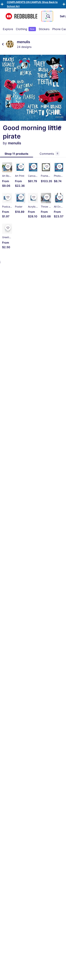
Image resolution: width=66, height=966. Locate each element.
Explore (8, 29)
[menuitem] (8, 29)
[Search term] (47, 16)
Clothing (25, 29)
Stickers (44, 29)
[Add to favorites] (52, 127)
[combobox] (47, 16)
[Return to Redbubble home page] (21, 16)
